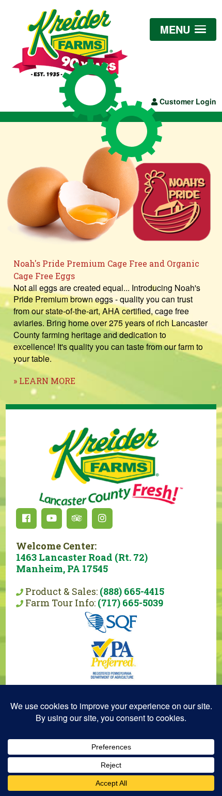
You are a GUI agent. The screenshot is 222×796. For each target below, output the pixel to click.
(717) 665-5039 (130, 602)
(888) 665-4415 (132, 591)
